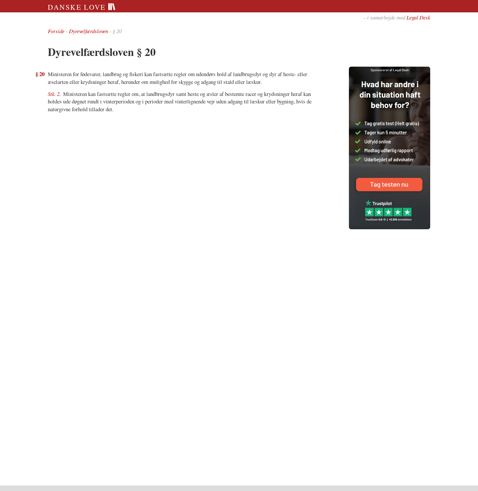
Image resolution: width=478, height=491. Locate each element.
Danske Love (78, 7)
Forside (56, 31)
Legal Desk (418, 17)
